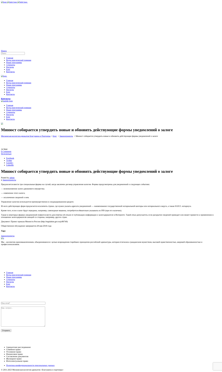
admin (12, 178)
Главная (9, 272)
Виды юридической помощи (18, 275)
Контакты (10, 286)
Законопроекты (66, 136)
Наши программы (14, 277)
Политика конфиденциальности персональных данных (30, 365)
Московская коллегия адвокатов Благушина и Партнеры (25, 136)
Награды (10, 282)
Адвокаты (10, 279)
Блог (55, 136)
